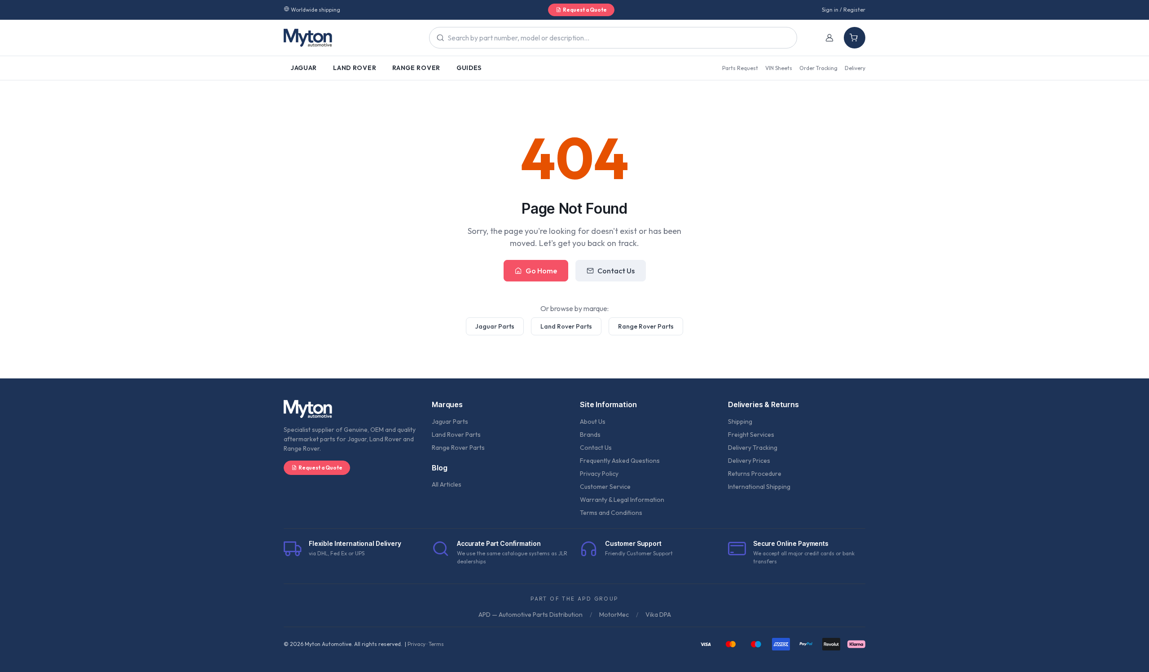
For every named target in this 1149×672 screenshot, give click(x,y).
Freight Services (751, 434)
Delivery (855, 68)
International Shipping (759, 487)
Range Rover (416, 68)
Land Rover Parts (566, 326)
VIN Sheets (778, 68)
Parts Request (740, 68)
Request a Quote (585, 9)
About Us (592, 421)
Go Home (541, 270)
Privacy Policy (599, 474)
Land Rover (354, 68)
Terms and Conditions (611, 513)
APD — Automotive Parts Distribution (530, 615)
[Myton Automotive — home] (308, 38)
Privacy (416, 644)
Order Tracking (818, 68)
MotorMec (614, 615)
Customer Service (605, 487)
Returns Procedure (754, 474)
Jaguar (304, 68)
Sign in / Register (843, 9)
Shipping (740, 421)
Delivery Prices (749, 461)
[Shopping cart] (854, 37)
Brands (590, 434)
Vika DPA (658, 615)
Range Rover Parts (646, 326)
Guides (469, 68)
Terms (436, 644)
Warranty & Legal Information (622, 500)
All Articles (446, 484)
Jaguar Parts (494, 326)
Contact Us (616, 270)
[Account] (829, 37)
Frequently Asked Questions (620, 461)
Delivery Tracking (752, 448)
